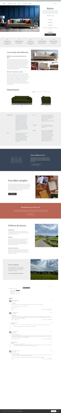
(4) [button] (14, 290)
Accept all (53, 411)
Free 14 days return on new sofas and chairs (30, 0)
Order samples (12, 193)
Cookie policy (20, 411)
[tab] (10, 298)
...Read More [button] (23, 318)
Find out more (30, 214)
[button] (2, 18)
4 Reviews (52, 15)
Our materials (25, 3)
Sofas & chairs (10, 3)
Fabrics (15, 3)
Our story (19, 3)
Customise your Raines (36, 164)
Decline (58, 411)
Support (30, 3)
